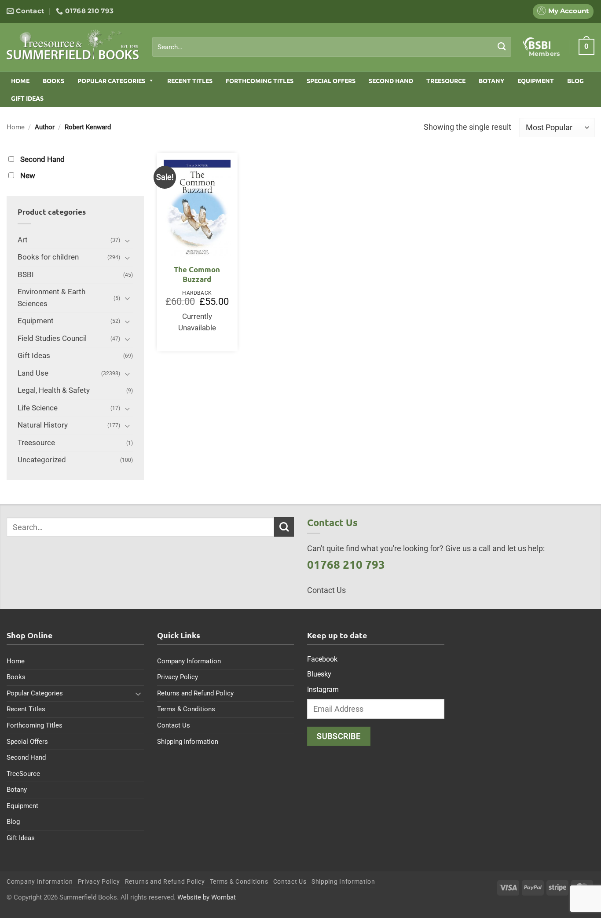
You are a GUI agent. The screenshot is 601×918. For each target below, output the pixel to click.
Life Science (38, 408)
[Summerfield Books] (73, 44)
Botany (491, 80)
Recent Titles (190, 80)
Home (20, 80)
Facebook (322, 659)
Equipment (535, 80)
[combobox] (331, 47)
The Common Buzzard (197, 274)
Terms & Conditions (186, 709)
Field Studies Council (52, 338)
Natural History (43, 425)
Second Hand (391, 80)
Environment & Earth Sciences (51, 298)
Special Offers (331, 80)
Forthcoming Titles (259, 80)
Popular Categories (111, 80)
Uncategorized (42, 460)
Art (23, 240)
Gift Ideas (27, 98)
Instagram (323, 689)
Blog (575, 80)
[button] (586, 46)
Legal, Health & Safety (54, 390)
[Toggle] (127, 240)
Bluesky (319, 674)
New (27, 176)
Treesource (36, 443)
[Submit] (501, 46)
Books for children (48, 257)
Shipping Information (187, 742)
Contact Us (173, 725)
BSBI (26, 275)
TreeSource (445, 80)
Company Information (189, 661)
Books (53, 80)
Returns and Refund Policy (195, 693)
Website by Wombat (206, 897)
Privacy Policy (177, 677)
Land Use (33, 373)
